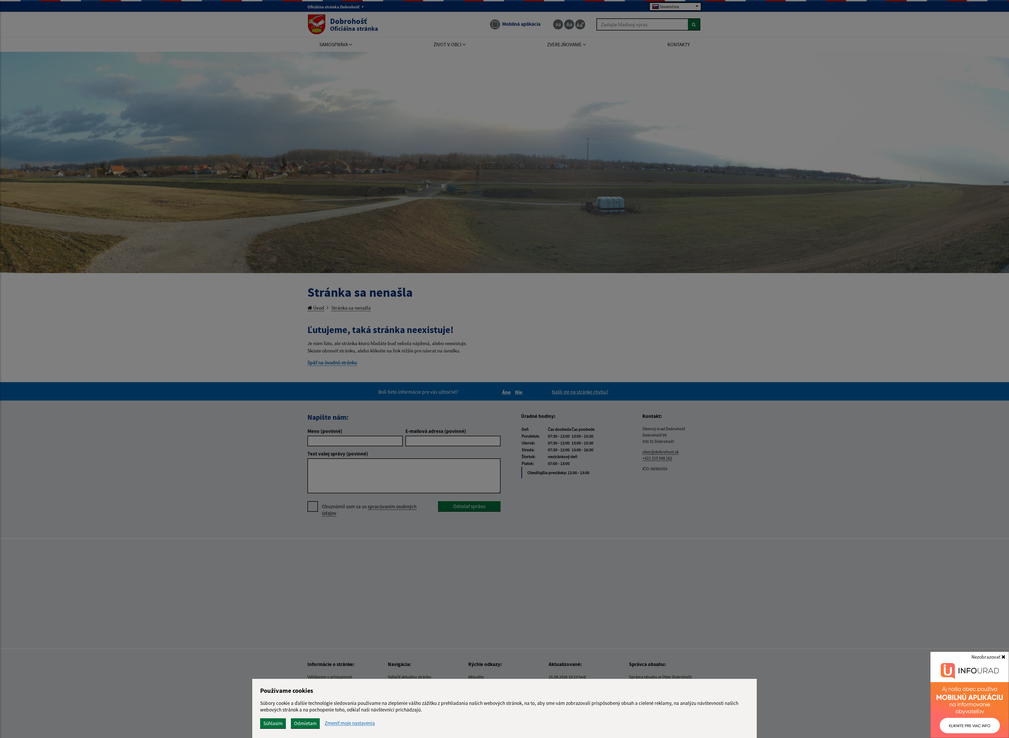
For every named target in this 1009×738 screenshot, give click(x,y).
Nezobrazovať (986, 657)
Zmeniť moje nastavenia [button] (350, 723)
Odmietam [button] (305, 723)
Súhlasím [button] (273, 723)
